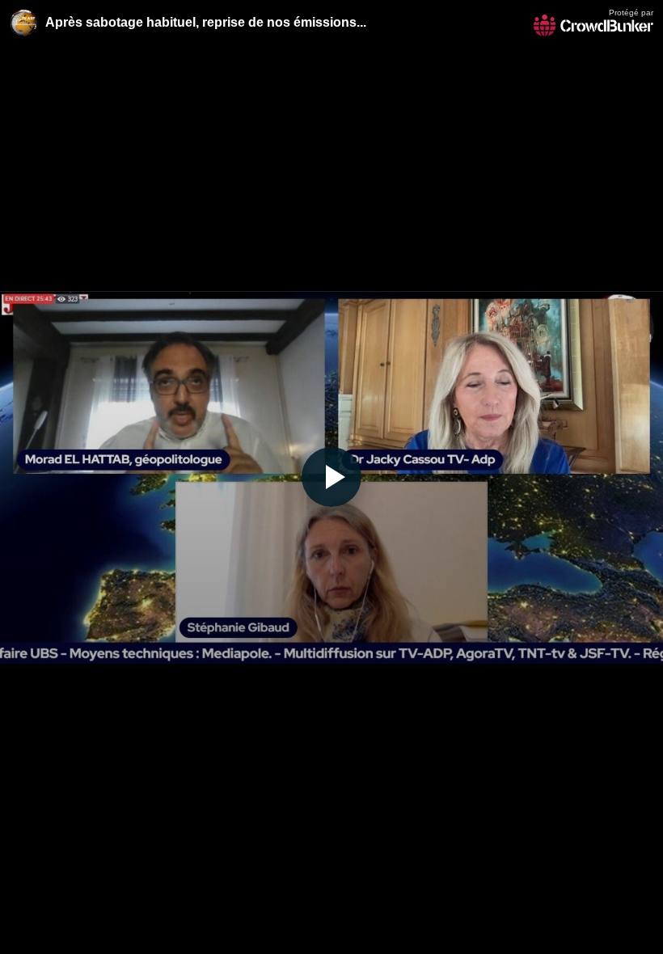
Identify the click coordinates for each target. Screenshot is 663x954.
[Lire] (331, 477)
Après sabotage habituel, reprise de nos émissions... (205, 22)
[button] (331, 477)
